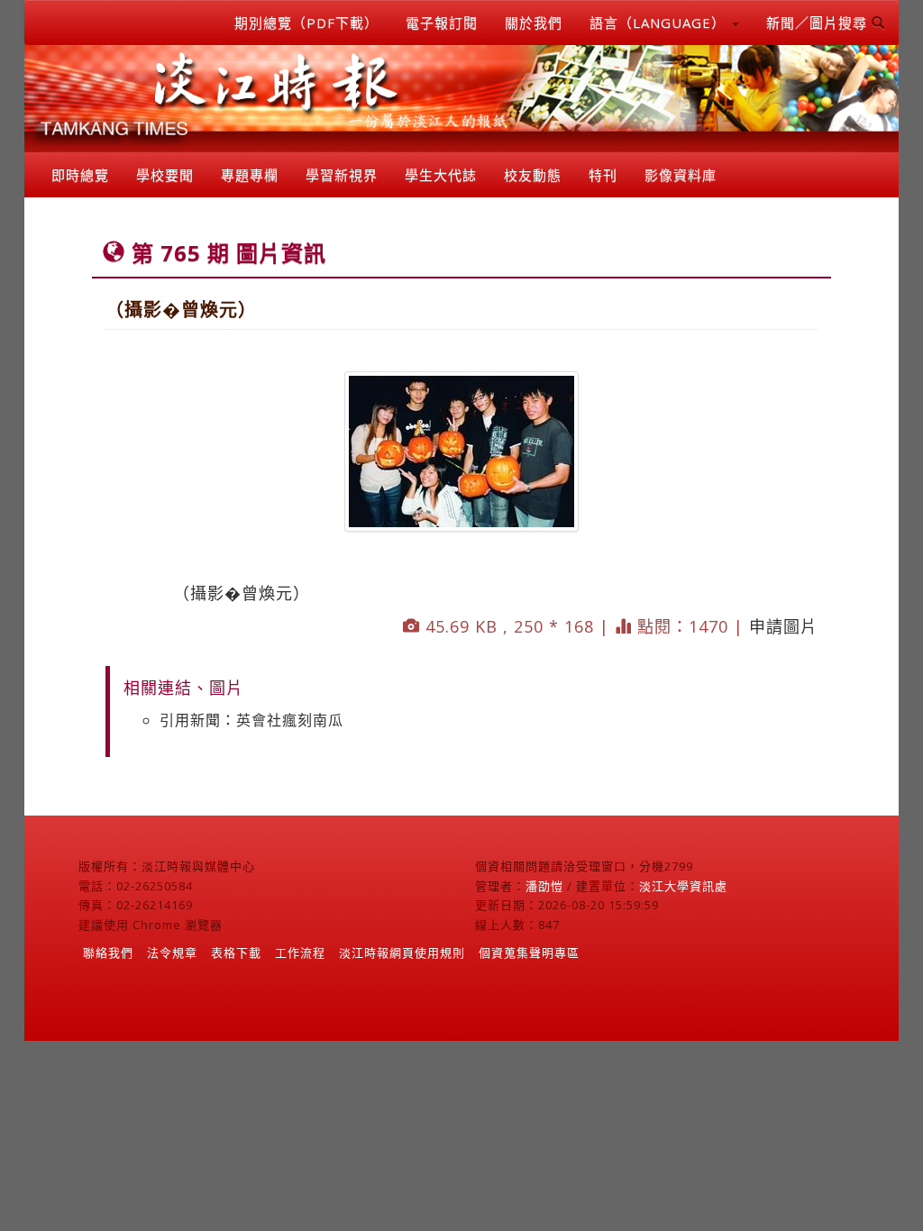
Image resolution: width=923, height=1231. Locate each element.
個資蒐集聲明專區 (529, 952)
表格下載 (236, 952)
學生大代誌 (441, 175)
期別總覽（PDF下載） (306, 23)
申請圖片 (783, 626)
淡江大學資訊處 (683, 886)
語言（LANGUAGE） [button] (659, 23)
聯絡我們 (108, 952)
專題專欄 (250, 175)
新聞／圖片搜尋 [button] (819, 23)
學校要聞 (165, 175)
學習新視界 (342, 175)
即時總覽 (80, 175)
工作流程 (300, 952)
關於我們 (533, 23)
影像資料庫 (680, 175)
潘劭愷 (544, 886)
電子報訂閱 (442, 23)
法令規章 (172, 952)
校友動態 (533, 175)
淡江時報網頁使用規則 (402, 952)
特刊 (603, 175)
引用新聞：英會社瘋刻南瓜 (251, 720)
